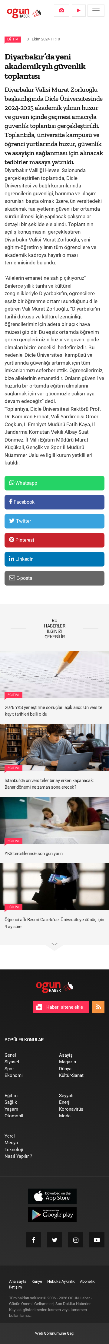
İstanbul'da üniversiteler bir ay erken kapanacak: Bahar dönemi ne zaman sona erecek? (49, 784)
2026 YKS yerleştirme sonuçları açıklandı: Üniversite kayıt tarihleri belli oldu (53, 711)
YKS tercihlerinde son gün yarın (34, 853)
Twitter (23, 521)
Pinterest (24, 540)
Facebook (23, 502)
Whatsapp (25, 483)
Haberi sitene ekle (64, 1007)
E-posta (23, 578)
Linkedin (24, 559)
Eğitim (12, 39)
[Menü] (96, 11)
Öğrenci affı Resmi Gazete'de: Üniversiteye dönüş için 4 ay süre (54, 923)
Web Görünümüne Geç (54, 1333)
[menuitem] (61, 11)
